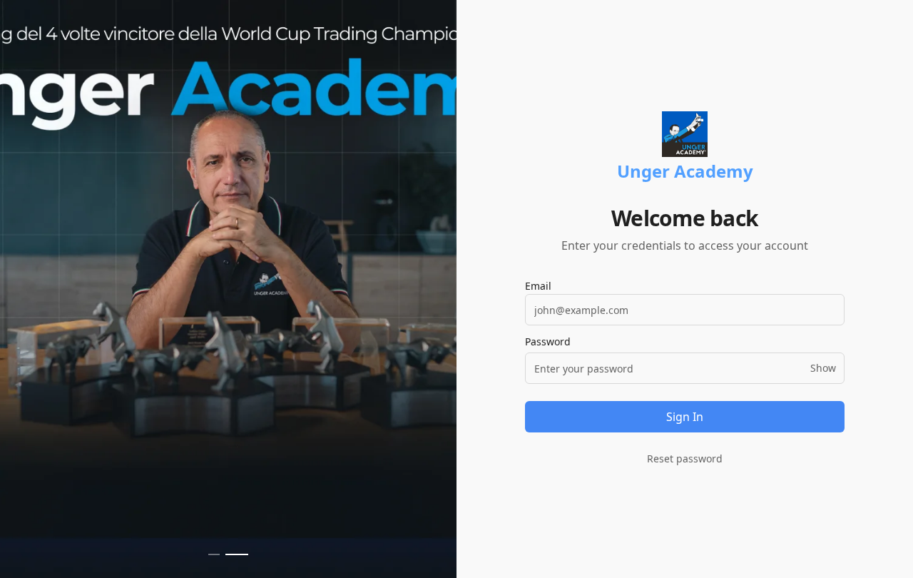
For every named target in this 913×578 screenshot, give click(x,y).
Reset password (685, 458)
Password (548, 342)
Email (538, 286)
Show (823, 368)
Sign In (684, 417)
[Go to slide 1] (214, 554)
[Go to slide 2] (236, 554)
